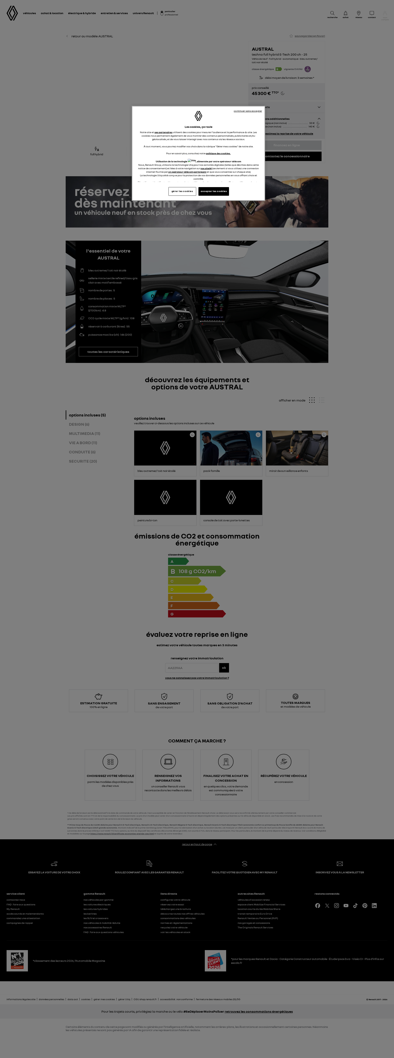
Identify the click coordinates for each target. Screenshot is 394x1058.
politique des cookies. (218, 153)
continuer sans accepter (248, 111)
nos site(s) (206, 168)
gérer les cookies (182, 191)
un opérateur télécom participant (187, 171)
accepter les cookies (214, 191)
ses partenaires (163, 132)
